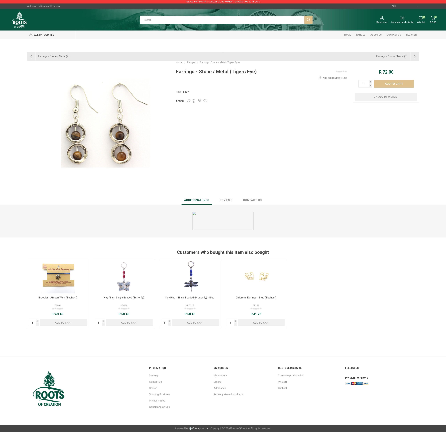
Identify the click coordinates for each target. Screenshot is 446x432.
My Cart (282, 381)
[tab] (197, 200)
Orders (217, 381)
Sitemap (154, 375)
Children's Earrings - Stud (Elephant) (256, 297)
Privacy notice (157, 400)
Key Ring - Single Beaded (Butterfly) (124, 297)
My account (382, 22)
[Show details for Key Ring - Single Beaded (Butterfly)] (124, 276)
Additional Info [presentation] (196, 200)
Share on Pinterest (199, 101)
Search (153, 388)
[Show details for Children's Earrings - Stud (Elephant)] (256, 276)
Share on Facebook (194, 101)
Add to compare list (335, 78)
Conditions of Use (159, 406)
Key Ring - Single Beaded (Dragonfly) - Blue (190, 297)
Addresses (220, 388)
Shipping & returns (159, 394)
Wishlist (282, 388)
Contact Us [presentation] (252, 200)
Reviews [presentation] (226, 200)
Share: (180, 100)
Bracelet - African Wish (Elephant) (58, 297)
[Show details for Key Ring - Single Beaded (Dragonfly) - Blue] (190, 276)
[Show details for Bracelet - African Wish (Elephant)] (58, 276)
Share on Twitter (188, 101)
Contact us (155, 381)
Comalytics (198, 428)
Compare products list (402, 22)
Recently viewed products (228, 394)
